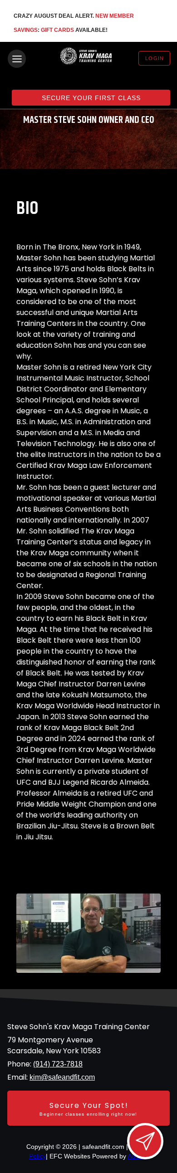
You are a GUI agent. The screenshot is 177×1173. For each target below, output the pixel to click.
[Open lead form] (145, 1141)
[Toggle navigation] (17, 59)
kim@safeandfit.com (62, 1077)
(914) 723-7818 (58, 1064)
